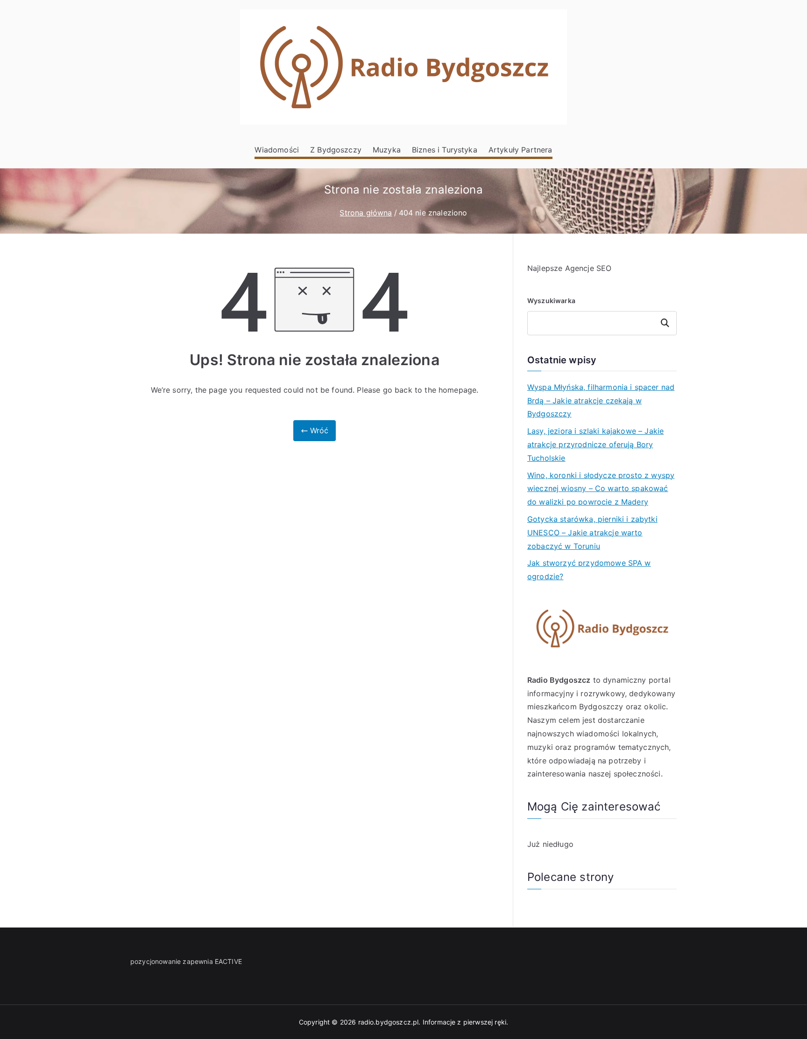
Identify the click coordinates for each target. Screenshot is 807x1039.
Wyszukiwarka (551, 301)
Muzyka (387, 149)
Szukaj (665, 323)
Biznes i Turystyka (444, 149)
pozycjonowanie (155, 961)
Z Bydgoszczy (335, 149)
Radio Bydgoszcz (558, 680)
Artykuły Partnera (520, 149)
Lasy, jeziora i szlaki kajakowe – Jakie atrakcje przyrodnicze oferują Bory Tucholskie (595, 444)
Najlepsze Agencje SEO (569, 268)
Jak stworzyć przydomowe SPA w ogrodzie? (589, 569)
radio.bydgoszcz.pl (388, 1022)
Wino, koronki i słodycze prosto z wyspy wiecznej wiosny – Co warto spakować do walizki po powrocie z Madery (600, 489)
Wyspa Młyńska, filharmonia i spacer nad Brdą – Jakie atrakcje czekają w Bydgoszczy (600, 400)
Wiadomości (277, 149)
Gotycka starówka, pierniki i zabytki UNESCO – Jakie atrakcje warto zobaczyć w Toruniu (592, 532)
